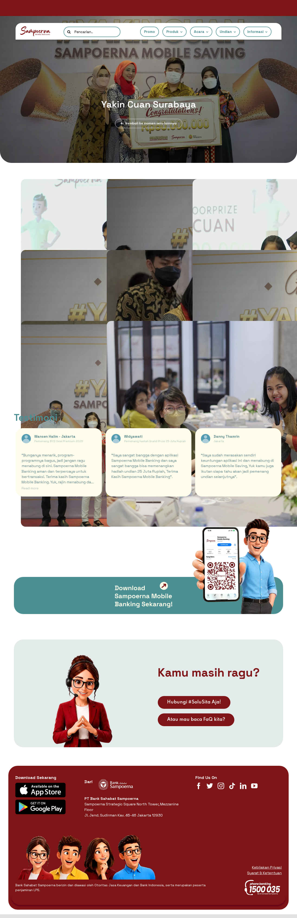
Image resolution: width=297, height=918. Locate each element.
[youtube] (254, 786)
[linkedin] (243, 786)
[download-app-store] (40, 784)
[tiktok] (232, 786)
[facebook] (198, 786)
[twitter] (210, 786)
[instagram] (221, 786)
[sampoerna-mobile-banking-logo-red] (35, 28)
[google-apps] (40, 801)
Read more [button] (30, 488)
